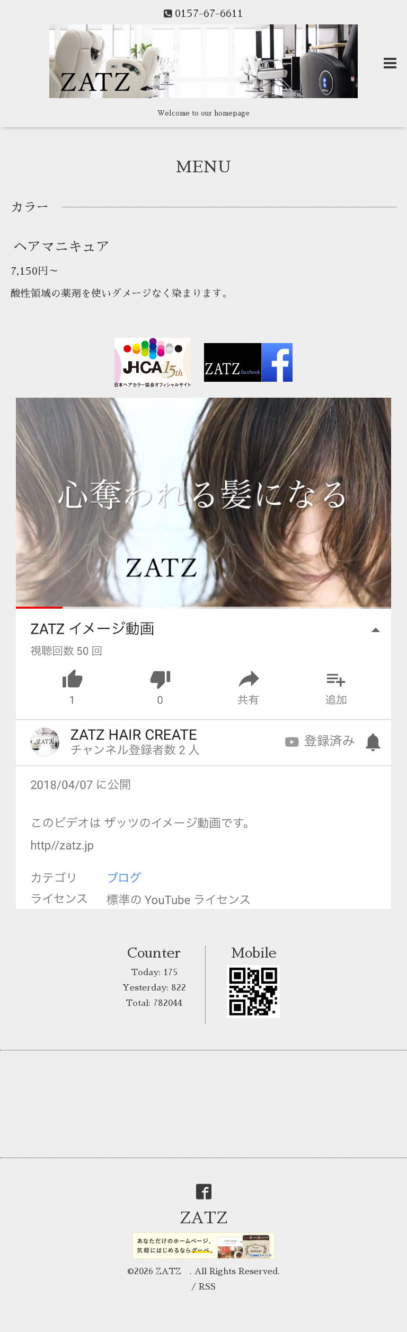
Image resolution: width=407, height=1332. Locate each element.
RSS (207, 1287)
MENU (203, 167)
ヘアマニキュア (61, 246)
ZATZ (211, 1218)
